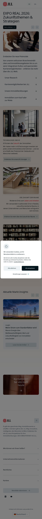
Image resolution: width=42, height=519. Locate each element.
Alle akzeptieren (30, 268)
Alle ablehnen (12, 268)
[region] (21, 259)
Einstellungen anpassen (21, 274)
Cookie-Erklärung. (19, 262)
